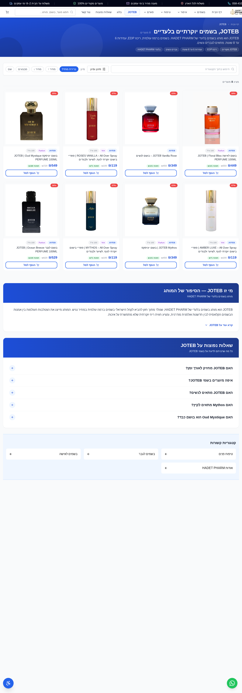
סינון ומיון (95, 69)
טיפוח (167, 12)
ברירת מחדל (69, 69)
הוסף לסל (209, 173)
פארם (150, 12)
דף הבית (217, 12)
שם (10, 69)
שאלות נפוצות (104, 12)
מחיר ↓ (37, 69)
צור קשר (85, 12)
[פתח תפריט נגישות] (8, 683)
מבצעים (22, 69)
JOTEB (132, 12)
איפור (184, 12)
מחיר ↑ (52, 69)
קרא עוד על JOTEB (221, 325)
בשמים (201, 12)
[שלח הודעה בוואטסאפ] (232, 683)
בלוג (119, 12)
